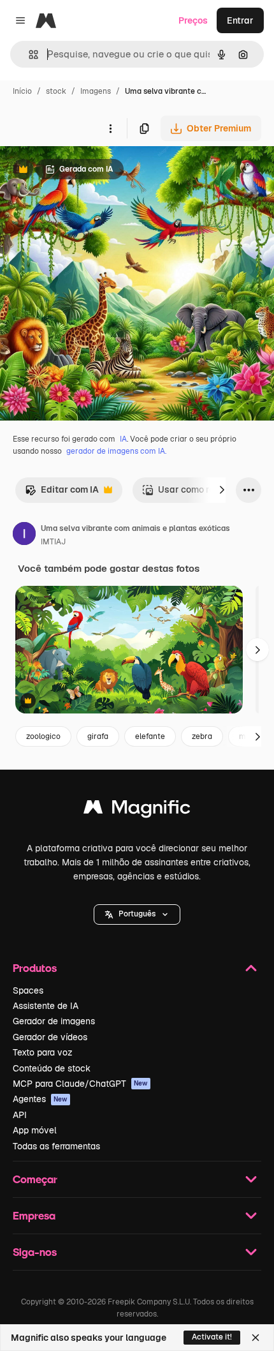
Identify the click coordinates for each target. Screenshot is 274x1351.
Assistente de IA (45, 1005)
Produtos (35, 967)
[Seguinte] (221, 490)
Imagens (95, 91)
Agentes (40, 1099)
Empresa (34, 1215)
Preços (193, 20)
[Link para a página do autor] (24, 535)
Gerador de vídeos (50, 1037)
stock (56, 91)
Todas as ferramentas (56, 1146)
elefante (150, 736)
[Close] (255, 1337)
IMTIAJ (53, 542)
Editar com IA (62, 493)
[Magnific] (137, 810)
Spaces (28, 990)
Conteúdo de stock (51, 1068)
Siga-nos (35, 1251)
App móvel (35, 1130)
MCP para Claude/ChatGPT (80, 1083)
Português (137, 914)
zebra (202, 736)
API (20, 1115)
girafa (97, 736)
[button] (137, 914)
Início (22, 91)
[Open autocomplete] (28, 54)
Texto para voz (43, 1052)
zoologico (43, 736)
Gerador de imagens (54, 1021)
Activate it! (212, 1337)
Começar (35, 1179)
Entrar (240, 20)
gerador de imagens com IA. (116, 451)
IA (123, 439)
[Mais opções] (110, 128)
